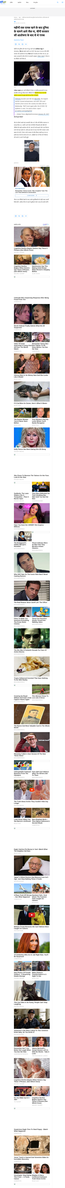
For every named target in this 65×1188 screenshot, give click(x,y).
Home (15, 17)
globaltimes (16, 162)
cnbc (15, 87)
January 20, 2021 (43, 114)
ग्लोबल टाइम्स (40, 56)
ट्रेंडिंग (11, 2)
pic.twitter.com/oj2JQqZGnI (23, 111)
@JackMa (37, 99)
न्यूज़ (19, 17)
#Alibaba (18, 99)
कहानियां (19, 2)
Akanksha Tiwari (19, 40)
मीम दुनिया (36, 2)
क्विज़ (27, 2)
